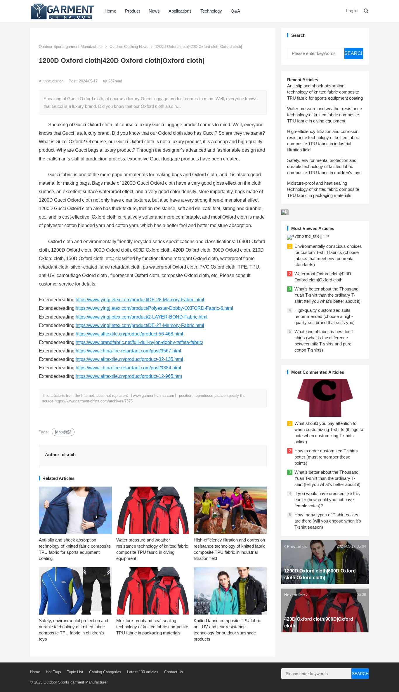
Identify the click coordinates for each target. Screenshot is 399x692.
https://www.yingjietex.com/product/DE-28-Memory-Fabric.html (140, 299)
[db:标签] (63, 432)
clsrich (58, 81)
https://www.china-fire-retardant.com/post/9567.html (128, 350)
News (154, 10)
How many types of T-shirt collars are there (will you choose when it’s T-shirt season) (327, 521)
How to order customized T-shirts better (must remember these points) (326, 457)
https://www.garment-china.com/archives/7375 (94, 401)
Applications (180, 10)
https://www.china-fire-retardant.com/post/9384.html (128, 367)
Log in (352, 10)
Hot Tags (53, 672)
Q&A (235, 10)
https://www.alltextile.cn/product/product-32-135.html (129, 359)
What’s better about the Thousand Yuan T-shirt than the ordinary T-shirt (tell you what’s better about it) (327, 295)
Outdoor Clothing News (129, 46)
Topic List (75, 672)
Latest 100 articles (142, 672)
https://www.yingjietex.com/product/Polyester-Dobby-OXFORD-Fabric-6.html (154, 308)
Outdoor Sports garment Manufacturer (71, 46)
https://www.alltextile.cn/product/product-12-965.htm (129, 376)
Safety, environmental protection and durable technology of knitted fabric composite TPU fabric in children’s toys (324, 166)
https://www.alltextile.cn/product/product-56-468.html (129, 333)
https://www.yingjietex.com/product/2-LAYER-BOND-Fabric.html (141, 316)
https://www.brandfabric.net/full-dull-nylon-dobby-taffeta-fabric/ (139, 342)
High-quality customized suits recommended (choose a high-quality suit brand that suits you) (324, 316)
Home (110, 10)
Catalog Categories (105, 672)
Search (353, 53)
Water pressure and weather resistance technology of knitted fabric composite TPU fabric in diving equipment (324, 114)
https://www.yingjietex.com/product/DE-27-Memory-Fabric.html (140, 325)
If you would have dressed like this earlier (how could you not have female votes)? (327, 499)
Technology (211, 10)
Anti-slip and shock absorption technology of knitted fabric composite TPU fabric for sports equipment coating (325, 92)
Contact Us (173, 672)
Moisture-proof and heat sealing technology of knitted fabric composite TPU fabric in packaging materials (152, 626)
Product (132, 10)
